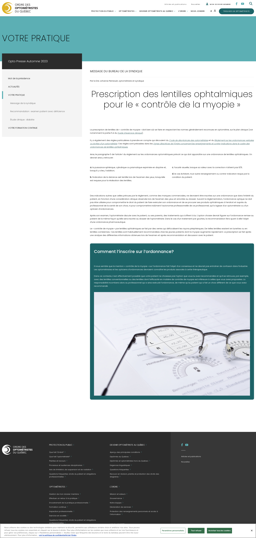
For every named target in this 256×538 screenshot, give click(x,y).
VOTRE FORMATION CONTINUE (22, 127)
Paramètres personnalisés (173, 530)
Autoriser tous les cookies (219, 530)
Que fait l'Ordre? (56, 452)
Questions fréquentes (119, 469)
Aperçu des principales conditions (125, 452)
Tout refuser (196, 530)
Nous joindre (198, 11)
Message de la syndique (23, 103)
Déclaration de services (120, 507)
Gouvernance (116, 498)
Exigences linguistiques (120, 465)
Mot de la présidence (19, 78)
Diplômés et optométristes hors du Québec (129, 461)
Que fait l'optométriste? (59, 456)
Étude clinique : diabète (22, 119)
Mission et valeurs (117, 494)
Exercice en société (57, 516)
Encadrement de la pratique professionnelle (68, 502)
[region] (128, 531)
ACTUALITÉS (13, 86)
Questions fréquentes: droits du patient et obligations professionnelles (72, 475)
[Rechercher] (251, 3)
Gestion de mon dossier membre (64, 494)
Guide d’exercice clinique (130, 133)
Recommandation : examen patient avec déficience (37, 111)
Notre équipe (115, 502)
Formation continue (57, 507)
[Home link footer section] (17, 449)
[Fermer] (252, 530)
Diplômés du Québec (119, 456)
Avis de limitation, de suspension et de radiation (70, 469)
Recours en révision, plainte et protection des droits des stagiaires (134, 475)
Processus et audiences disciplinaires (65, 465)
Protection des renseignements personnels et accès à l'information (134, 513)
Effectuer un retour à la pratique (63, 498)
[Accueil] (20, 8)
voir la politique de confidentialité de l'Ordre (57, 535)
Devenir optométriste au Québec (156, 11)
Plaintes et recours (57, 461)
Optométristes (127, 11)
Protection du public (102, 11)
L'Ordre (182, 11)
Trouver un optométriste (236, 11)
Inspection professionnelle (60, 511)
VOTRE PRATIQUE (16, 95)
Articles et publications (176, 4)
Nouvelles (195, 4)
